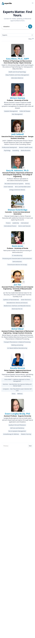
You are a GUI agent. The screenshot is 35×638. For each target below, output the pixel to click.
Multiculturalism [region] (25, 150)
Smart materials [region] (8, 186)
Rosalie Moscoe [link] (17, 368)
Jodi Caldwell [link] (17, 134)
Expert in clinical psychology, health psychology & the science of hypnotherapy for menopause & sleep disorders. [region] (17, 67)
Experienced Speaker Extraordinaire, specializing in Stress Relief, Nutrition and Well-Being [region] (17, 375)
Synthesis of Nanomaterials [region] (11, 299)
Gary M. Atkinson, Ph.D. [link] (17, 170)
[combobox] (15, 26)
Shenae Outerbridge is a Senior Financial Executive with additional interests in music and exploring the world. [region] (17, 218)
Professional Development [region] (9, 147)
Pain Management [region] (17, 114)
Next (30, 446)
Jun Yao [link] (17, 284)
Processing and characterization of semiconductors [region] (17, 258)
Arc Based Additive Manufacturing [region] (17, 348)
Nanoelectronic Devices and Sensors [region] (17, 303)
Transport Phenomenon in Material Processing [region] (17, 342)
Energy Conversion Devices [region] (17, 190)
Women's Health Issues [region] (25, 147)
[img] (17, 50)
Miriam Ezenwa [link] (17, 98)
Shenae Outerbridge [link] (17, 209)
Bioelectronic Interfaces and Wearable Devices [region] (17, 306)
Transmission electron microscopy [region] (17, 264)
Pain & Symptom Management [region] (17, 431)
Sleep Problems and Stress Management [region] (17, 75)
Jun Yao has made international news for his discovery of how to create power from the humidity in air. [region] (17, 294)
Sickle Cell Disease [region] (25, 111)
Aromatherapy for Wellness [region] (11, 434)
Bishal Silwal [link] (17, 328)
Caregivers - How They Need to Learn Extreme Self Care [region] (17, 389)
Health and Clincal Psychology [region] (17, 72)
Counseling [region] (15, 150)
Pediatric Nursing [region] (26, 434)
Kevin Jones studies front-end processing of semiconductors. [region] (17, 251)
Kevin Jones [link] (17, 246)
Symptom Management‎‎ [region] (11, 111)
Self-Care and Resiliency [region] (17, 428)
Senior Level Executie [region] (24, 226)
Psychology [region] (7, 150)
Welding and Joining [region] (17, 345)
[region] (17, 62)
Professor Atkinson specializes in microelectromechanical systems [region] (17, 179)
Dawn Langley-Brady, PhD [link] (17, 413)
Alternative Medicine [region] (17, 78)
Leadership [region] (15, 223)
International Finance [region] (10, 226)
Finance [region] (8, 223)
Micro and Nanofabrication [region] (22, 186)
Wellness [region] (20, 393)
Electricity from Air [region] (17, 309)
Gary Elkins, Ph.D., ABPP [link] (17, 58)
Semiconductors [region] (17, 261)
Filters (30, 39)
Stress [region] (13, 393)
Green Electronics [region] (26, 299)
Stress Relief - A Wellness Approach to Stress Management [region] (17, 380)
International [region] (24, 223)
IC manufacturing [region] (17, 255)
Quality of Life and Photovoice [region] (17, 425)
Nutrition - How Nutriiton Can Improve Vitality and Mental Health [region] (17, 385)
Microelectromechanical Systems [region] (14, 183)
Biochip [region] (27, 183)
